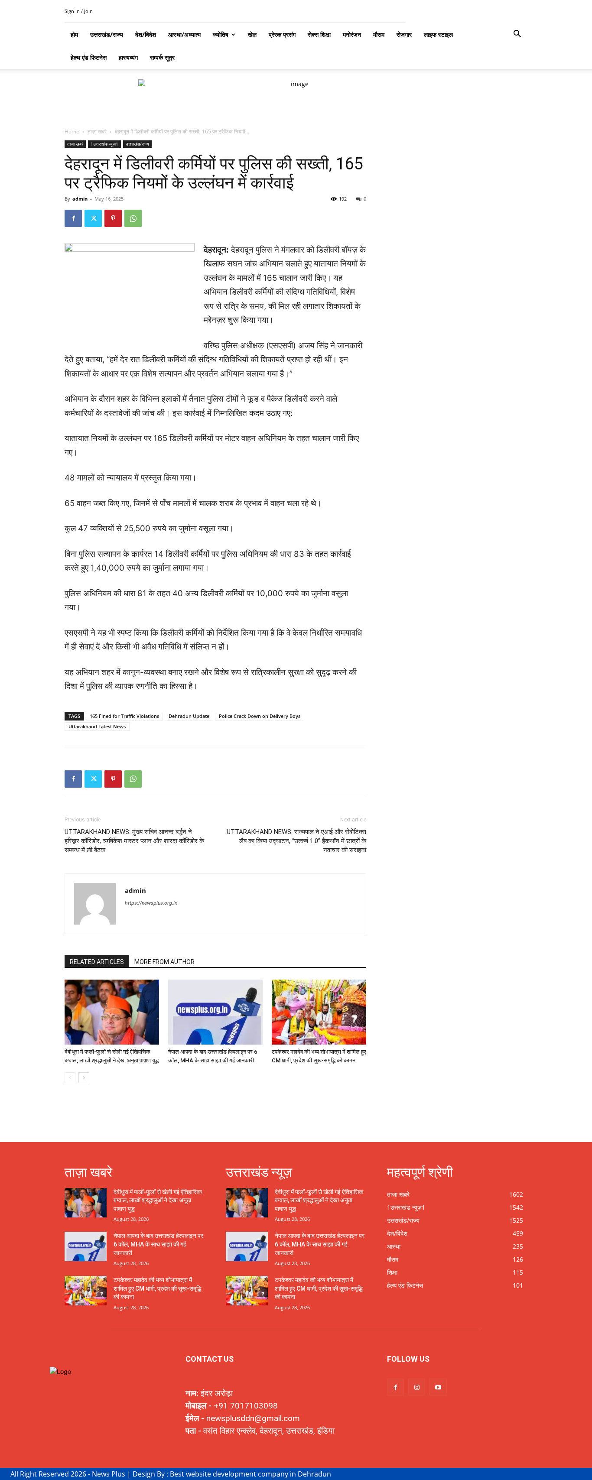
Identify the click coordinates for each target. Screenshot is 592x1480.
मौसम (378, 34)
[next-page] (83, 1077)
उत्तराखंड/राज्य (137, 144)
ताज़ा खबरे (97, 131)
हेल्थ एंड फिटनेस (89, 57)
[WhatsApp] (133, 218)
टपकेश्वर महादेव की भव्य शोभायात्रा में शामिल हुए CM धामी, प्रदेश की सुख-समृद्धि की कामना (158, 1288)
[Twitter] (93, 218)
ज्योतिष (220, 34)
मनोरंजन (352, 34)
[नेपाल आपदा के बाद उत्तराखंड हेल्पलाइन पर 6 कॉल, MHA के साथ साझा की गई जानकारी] (215, 1012)
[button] (517, 35)
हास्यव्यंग (128, 57)
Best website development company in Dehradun (250, 1474)
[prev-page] (70, 1077)
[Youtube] (437, 1387)
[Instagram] (416, 1387)
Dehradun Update (189, 716)
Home (72, 131)
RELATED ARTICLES (97, 961)
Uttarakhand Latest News (97, 726)
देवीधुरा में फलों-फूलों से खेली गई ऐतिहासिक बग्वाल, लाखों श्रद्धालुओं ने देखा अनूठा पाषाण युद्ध (158, 1200)
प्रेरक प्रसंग (282, 34)
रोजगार (404, 34)
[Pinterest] (113, 218)
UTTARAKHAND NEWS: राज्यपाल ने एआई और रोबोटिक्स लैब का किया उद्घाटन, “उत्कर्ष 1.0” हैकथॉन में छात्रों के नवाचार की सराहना (296, 841)
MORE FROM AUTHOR (164, 961)
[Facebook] (73, 218)
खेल (252, 34)
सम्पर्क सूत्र (162, 57)
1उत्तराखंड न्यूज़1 (104, 144)
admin (80, 198)
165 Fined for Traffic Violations (124, 716)
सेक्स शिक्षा (319, 34)
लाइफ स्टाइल (438, 34)
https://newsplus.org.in (151, 903)
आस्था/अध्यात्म (184, 34)
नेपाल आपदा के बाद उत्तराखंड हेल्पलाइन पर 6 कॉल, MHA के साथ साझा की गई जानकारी (158, 1244)
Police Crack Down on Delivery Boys (259, 716)
